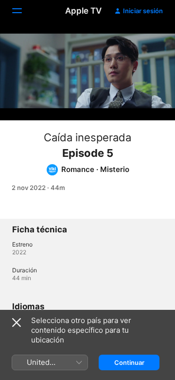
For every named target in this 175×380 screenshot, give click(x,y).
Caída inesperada (87, 137)
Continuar (129, 362)
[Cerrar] (16, 322)
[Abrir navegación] (23, 10)
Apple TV (83, 11)
